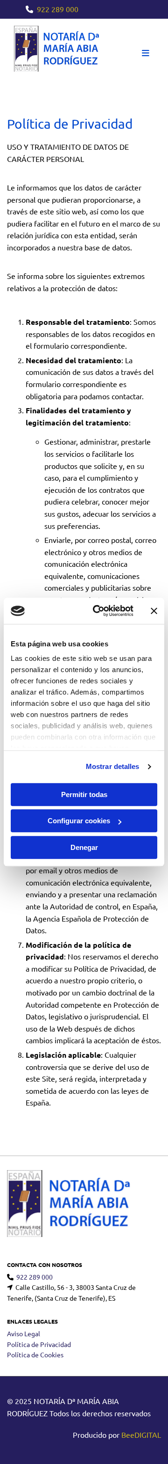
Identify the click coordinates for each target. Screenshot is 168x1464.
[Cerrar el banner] (154, 611)
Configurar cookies (79, 821)
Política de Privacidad (39, 1344)
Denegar (84, 847)
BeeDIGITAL (141, 1434)
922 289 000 (57, 9)
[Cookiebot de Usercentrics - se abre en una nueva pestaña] (98, 611)
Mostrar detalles (113, 766)
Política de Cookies (35, 1354)
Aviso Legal (23, 1333)
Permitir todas (84, 794)
